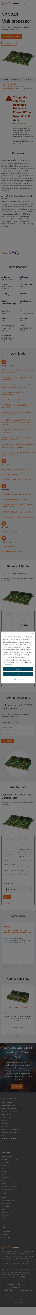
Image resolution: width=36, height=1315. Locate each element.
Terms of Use (8, 664)
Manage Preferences (18, 679)
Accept (18, 669)
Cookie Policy (28, 662)
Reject (18, 674)
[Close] (32, 634)
